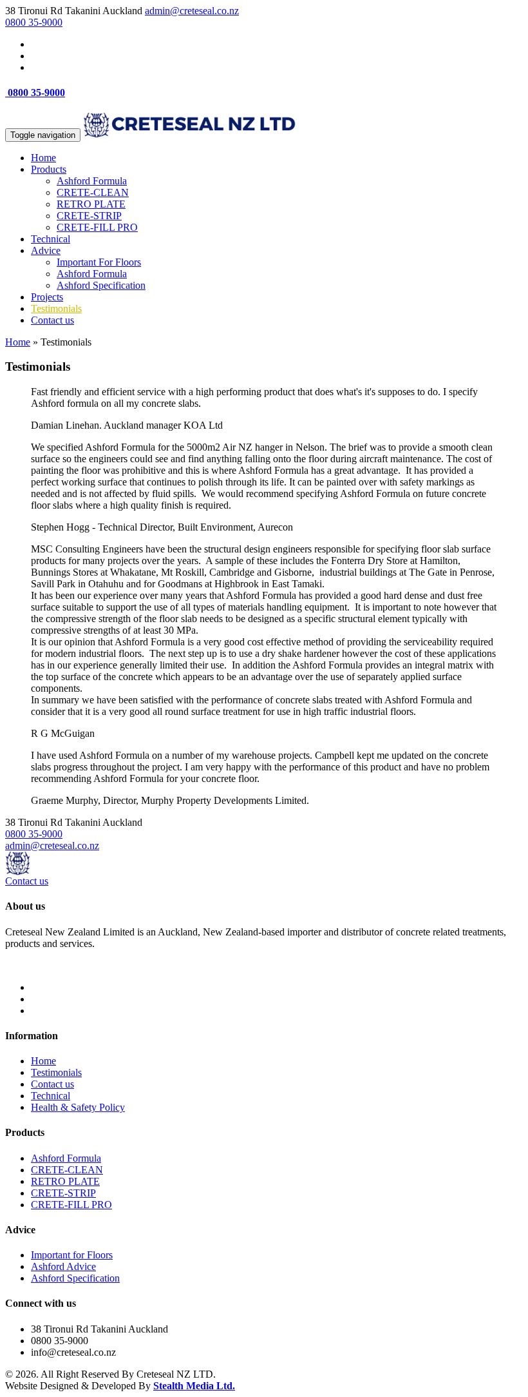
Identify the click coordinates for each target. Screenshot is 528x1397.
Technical (50, 238)
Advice (46, 250)
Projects (47, 296)
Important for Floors (72, 1254)
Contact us (52, 320)
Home (43, 157)
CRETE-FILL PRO (97, 227)
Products (48, 169)
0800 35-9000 (33, 22)
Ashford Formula (92, 180)
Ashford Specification (101, 285)
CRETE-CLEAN (93, 192)
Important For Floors (99, 262)
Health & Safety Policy (78, 1107)
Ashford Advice (63, 1266)
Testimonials (56, 308)
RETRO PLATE (91, 204)
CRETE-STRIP (89, 215)
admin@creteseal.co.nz (192, 10)
